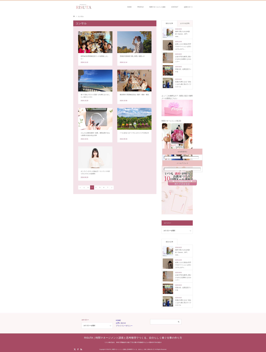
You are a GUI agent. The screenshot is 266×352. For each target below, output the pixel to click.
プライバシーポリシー (124, 326)
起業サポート (188, 7)
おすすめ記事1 (185, 23)
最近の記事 (169, 23)
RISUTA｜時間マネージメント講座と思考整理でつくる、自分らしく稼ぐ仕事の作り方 (133, 337)
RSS (81, 349)
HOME (129, 7)
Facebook (78, 349)
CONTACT (174, 7)
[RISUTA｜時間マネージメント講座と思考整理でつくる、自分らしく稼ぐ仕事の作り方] (93, 7)
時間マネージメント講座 (157, 7)
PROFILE (140, 7)
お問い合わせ (121, 323)
